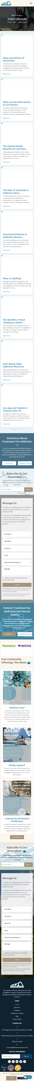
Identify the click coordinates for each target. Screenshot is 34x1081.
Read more (6, 74)
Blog (17, 1016)
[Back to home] (6, 3)
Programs (17, 1010)
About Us (17, 1007)
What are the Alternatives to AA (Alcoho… (17, 103)
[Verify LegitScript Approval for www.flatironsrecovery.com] (4, 1068)
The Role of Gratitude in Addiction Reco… (16, 191)
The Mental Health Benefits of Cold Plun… (15, 147)
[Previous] (10, 429)
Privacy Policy (6, 595)
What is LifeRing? (12, 278)
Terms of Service (16, 595)
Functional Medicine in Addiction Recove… (15, 235)
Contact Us (9, 463)
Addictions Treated (17, 1013)
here (19, 775)
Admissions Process (24, 634)
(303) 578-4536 (7, 512)
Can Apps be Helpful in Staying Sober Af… (15, 409)
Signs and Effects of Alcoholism (13, 59)
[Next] (23, 429)
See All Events (17, 837)
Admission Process (25, 463)
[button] (31, 3)
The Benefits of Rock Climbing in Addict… (14, 321)
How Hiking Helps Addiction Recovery (13, 365)
